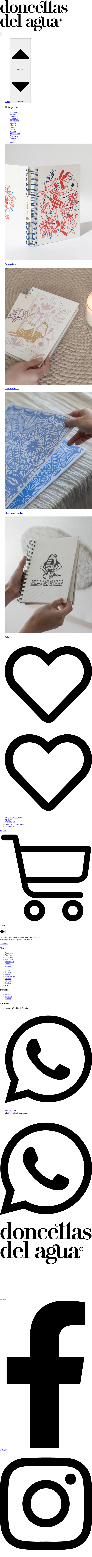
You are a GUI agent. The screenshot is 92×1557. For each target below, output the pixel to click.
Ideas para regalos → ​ (15, 513)
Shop (2, 948)
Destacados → (12, 388)
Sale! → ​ (9, 637)
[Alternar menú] (1, 34)
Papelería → (11, 264)
